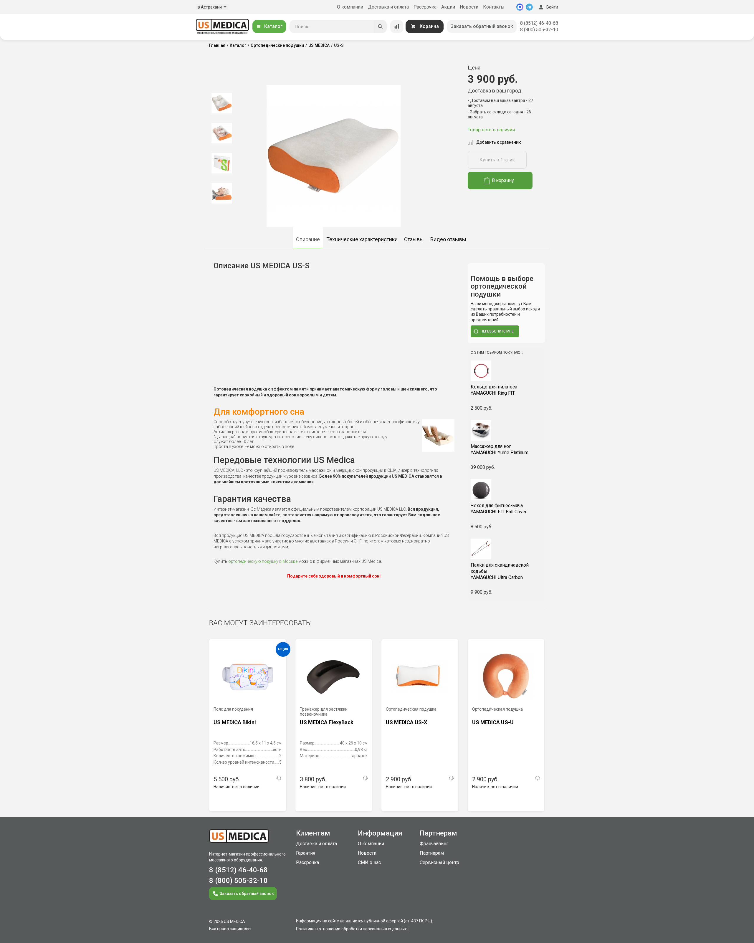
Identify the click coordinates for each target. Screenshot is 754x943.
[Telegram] (529, 7)
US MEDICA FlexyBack (326, 722)
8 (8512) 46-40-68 (539, 23)
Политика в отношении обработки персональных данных (351, 929)
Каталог (273, 26)
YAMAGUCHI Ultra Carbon (500, 571)
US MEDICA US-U (493, 722)
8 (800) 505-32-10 (539, 29)
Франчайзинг (434, 843)
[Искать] (380, 26)
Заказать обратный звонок (482, 26)
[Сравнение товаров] (396, 26)
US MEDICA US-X (406, 722)
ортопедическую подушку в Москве (262, 561)
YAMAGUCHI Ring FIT (494, 390)
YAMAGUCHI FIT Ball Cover (499, 508)
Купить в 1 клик (497, 160)
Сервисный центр (439, 862)
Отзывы (414, 239)
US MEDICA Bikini (235, 722)
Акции (448, 7)
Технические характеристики (362, 239)
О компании (350, 7)
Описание (308, 239)
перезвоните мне (497, 331)
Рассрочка (425, 7)
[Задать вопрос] (279, 778)
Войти (552, 7)
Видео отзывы (448, 239)
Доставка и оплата (388, 7)
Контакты (494, 7)
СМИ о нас (369, 862)
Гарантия (305, 853)
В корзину (503, 180)
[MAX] (519, 7)
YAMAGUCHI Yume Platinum (499, 449)
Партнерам (432, 853)
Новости (469, 7)
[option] (221, 103)
